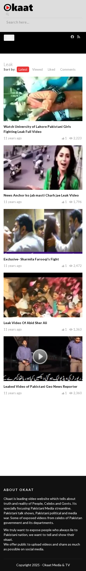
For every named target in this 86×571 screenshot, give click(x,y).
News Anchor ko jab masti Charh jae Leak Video (41, 195)
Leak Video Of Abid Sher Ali (25, 323)
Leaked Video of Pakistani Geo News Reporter (40, 386)
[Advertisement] (43, 430)
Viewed (37, 69)
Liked (51, 69)
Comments (67, 69)
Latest (23, 69)
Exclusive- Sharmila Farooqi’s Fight (31, 259)
